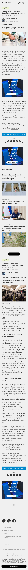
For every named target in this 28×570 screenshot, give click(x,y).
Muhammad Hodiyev (12, 272)
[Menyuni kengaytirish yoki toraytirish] (25, 3)
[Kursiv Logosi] (6, 2)
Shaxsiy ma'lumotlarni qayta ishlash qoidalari (13, 537)
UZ (22, 3)
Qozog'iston (9, 24)
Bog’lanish (6, 544)
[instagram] (9, 521)
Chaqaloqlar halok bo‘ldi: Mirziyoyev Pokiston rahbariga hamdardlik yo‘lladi (14, 177)
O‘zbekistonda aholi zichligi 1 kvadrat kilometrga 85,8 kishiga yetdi (13, 228)
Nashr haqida (7, 527)
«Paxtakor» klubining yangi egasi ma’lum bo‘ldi (13, 202)
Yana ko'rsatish (14, 254)
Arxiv (5, 533)
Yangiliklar (5, 8)
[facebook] (4, 521)
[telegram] (14, 521)
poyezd (11, 277)
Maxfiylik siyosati (8, 530)
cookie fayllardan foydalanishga (9, 562)
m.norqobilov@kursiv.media (12, 21)
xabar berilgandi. (12, 462)
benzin (3, 24)
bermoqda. (22, 60)
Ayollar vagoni (5, 277)
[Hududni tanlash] (19, 3)
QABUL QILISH (14, 566)
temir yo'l (23, 277)
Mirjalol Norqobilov (11, 18)
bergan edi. (14, 128)
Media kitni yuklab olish (10, 540)
